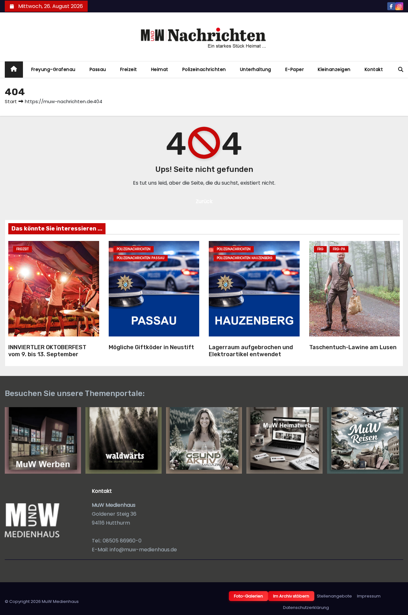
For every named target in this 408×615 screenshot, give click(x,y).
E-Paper (294, 69)
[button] (400, 69)
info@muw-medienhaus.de (143, 549)
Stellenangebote (334, 596)
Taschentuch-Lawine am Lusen (353, 347)
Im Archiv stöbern (291, 596)
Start (11, 101)
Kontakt (374, 69)
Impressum (369, 596)
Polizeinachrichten (204, 69)
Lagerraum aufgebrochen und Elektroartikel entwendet (251, 351)
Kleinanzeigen (334, 69)
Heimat (159, 69)
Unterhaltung (255, 69)
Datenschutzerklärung (306, 607)
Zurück (204, 201)
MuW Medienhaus (60, 601)
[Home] (14, 69)
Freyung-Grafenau (53, 69)
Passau (98, 69)
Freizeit (128, 69)
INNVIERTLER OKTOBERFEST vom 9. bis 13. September (47, 351)
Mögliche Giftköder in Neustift (151, 347)
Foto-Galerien (248, 596)
